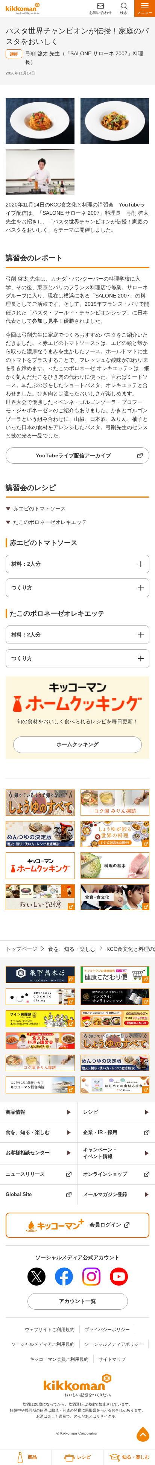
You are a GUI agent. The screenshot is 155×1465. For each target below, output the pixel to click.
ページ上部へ (143, 1434)
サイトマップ (112, 1359)
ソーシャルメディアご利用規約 (42, 1344)
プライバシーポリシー (107, 1329)
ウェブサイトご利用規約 (49, 1329)
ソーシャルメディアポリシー (114, 1344)
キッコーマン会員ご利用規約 (59, 1359)
